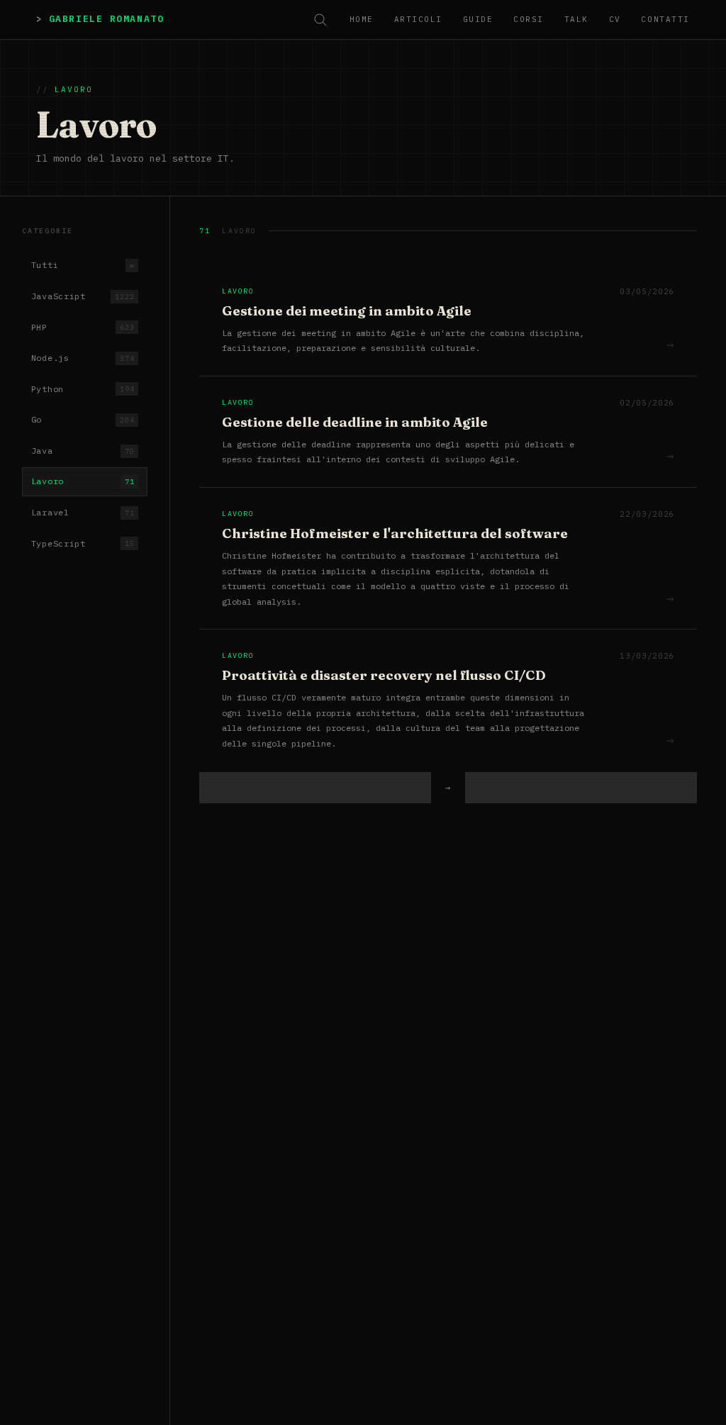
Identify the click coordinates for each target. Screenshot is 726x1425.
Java (83, 450)
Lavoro (83, 481)
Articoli (418, 19)
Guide (478, 19)
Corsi (528, 19)
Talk (576, 19)
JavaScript (83, 296)
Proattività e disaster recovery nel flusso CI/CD (384, 675)
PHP (83, 327)
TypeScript (83, 543)
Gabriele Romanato (106, 19)
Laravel (83, 512)
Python (83, 389)
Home (362, 19)
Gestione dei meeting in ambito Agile (346, 311)
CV (615, 19)
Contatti (665, 19)
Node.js (83, 357)
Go (83, 419)
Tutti (83, 264)
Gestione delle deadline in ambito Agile (355, 422)
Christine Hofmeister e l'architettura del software (395, 533)
